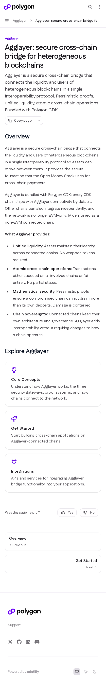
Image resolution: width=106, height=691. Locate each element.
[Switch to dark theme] (94, 671)
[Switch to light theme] (85, 671)
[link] (53, 384)
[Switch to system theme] (76, 671)
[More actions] (99, 6)
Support (14, 625)
